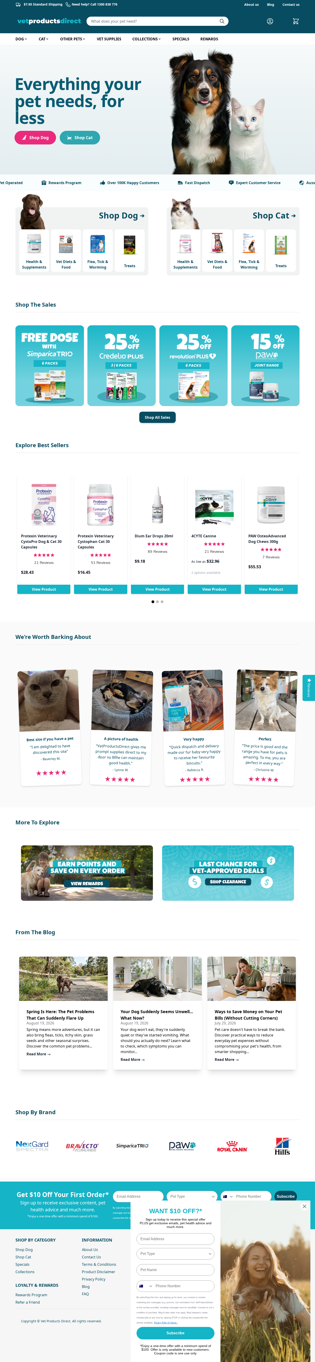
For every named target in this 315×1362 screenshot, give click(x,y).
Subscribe (286, 1196)
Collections (25, 1271)
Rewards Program (39, 182)
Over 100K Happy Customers (108, 182)
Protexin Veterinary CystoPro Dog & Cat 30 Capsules (41, 541)
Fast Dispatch (172, 182)
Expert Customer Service (233, 182)
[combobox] (190, 1196)
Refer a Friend (27, 1302)
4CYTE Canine (203, 536)
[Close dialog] (304, 1206)
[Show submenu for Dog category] (26, 39)
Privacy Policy (93, 1279)
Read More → (39, 1054)
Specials (22, 1264)
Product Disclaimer (98, 1271)
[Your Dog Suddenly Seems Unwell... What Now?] (157, 979)
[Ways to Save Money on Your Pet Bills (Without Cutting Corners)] (251, 979)
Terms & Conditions (99, 1264)
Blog (270, 4)
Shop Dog (39, 137)
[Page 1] (153, 601)
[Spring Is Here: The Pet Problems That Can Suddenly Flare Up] (63, 979)
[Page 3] (162, 601)
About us (251, 4)
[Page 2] (157, 601)
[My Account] (271, 21)
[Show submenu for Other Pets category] (84, 39)
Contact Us (91, 1257)
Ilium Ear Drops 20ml (154, 536)
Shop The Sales (35, 304)
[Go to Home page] (50, 21)
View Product (44, 589)
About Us (90, 1249)
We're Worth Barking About (53, 637)
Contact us (291, 4)
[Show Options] (213, 1196)
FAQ (85, 1293)
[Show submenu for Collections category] (159, 39)
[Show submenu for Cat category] (47, 39)
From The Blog (35, 932)
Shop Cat (83, 137)
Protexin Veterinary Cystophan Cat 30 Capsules (96, 541)
